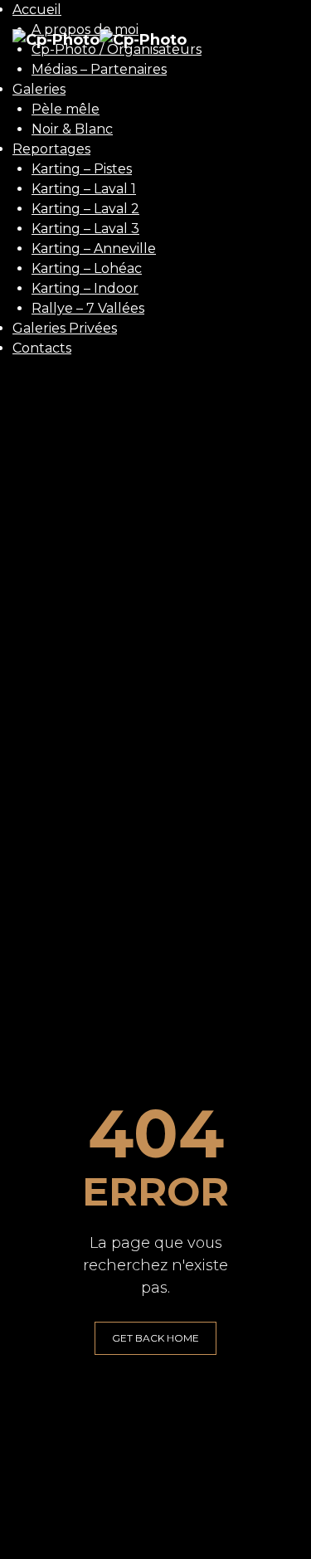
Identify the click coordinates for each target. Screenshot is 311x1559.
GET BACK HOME (155, 1338)
